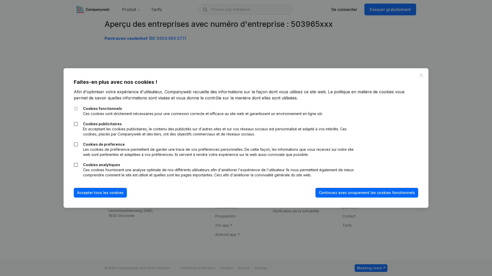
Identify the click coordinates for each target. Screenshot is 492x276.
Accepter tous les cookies (100, 192)
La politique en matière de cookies (361, 91)
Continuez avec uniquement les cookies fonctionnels (367, 192)
